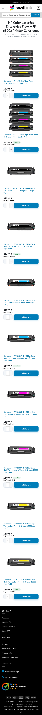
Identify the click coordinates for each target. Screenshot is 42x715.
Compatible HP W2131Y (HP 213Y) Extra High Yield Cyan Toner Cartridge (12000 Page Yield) (19, 358)
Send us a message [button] (12, 671)
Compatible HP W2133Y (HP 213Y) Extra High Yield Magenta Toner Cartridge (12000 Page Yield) (20, 470)
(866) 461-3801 (11, 677)
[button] (3, 8)
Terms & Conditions (25, 702)
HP (13, 34)
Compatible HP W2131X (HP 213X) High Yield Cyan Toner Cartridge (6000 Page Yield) (19, 302)
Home (7, 34)
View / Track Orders (9, 648)
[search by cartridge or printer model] (21, 15)
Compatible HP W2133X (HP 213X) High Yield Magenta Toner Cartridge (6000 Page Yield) (20, 414)
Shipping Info (7, 653)
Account (5, 644)
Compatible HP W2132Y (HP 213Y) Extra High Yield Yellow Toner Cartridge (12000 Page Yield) (19, 582)
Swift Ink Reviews (8, 626)
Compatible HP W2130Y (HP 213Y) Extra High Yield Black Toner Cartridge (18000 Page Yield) (19, 246)
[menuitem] (21, 2)
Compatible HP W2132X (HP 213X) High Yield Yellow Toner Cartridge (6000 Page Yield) (19, 526)
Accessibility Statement (23, 704)
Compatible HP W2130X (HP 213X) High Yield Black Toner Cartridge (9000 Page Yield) (19, 190)
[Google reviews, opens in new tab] (14, 686)
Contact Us (6, 631)
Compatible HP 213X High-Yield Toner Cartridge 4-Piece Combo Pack (18, 82)
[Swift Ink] (21, 8)
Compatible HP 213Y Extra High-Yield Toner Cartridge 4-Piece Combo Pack (20, 136)
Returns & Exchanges (10, 657)
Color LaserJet (23, 34)
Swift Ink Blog (7, 622)
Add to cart (26, 96)
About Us (5, 618)
